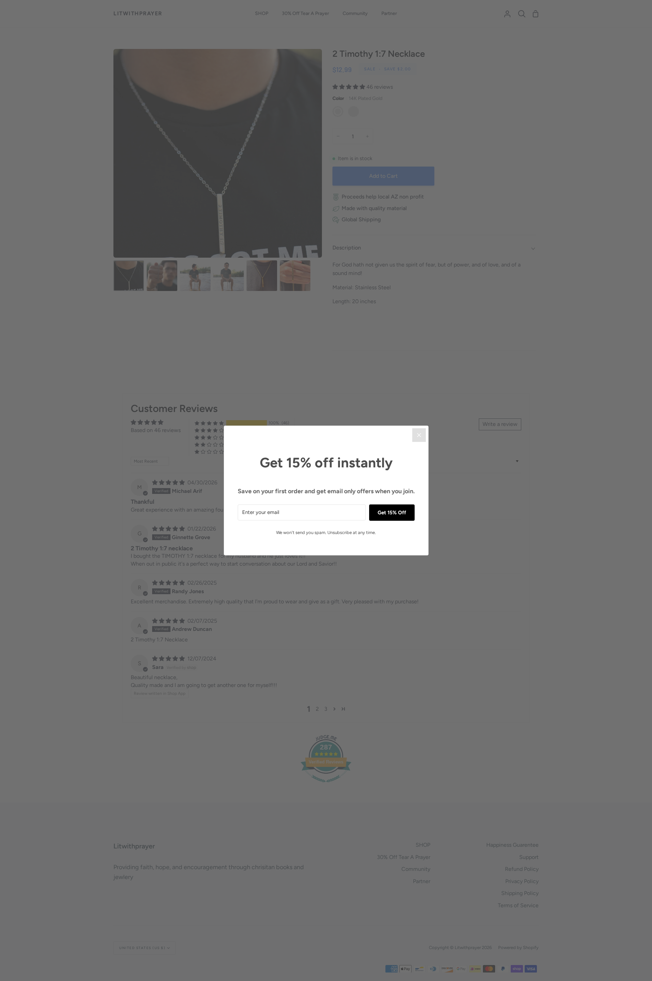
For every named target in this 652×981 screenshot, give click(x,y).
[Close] (419, 435)
